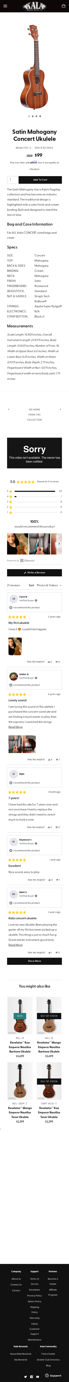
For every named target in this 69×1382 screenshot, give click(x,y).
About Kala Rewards (20, 1354)
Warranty (35, 1318)
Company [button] (16, 1271)
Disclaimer (34, 1290)
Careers (16, 1291)
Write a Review (41, 573)
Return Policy (34, 1301)
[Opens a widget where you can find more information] (53, 1375)
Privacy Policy (34, 1296)
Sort (32, 585)
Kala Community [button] (48, 1346)
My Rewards (20, 1360)
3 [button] (36, 116)
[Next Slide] (59, 543)
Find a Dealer (48, 1354)
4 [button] (40, 116)
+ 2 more (27, 749)
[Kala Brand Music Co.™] (35, 6)
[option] (34, 66)
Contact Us (16, 1285)
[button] (34, 491)
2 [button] (32, 116)
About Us (16, 1279)
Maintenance (34, 1340)
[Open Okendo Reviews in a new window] (20, 560)
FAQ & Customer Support (35, 1329)
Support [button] (34, 1271)
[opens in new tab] (25, 1376)
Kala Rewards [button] (21, 1346)
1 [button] (29, 116)
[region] (34, 543)
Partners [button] (53, 1271)
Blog (48, 1366)
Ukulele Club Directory (48, 1360)
